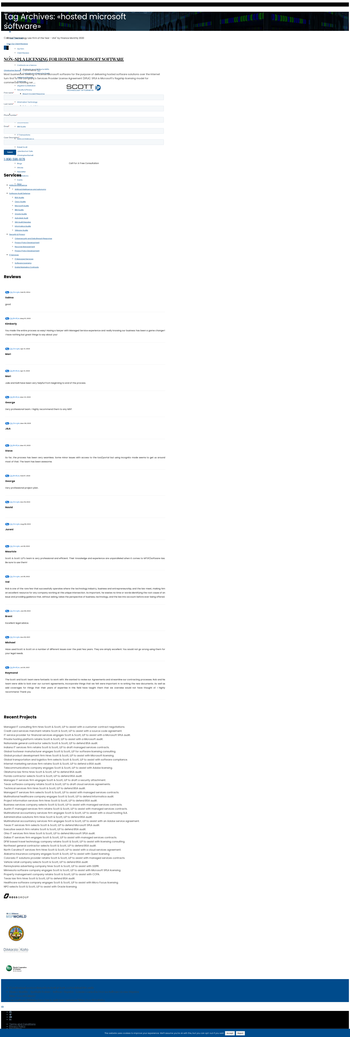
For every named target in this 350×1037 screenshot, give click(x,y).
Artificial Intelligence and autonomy (30, 189)
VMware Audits (21, 230)
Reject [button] (240, 1033)
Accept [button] (230, 1033)
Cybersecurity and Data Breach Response (33, 238)
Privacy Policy (17, 1026)
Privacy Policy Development (27, 242)
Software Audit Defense (19, 193)
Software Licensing (23, 263)
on (15, 292)
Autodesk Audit (21, 218)
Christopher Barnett (12, 70)
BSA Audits (19, 197)
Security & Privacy (17, 234)
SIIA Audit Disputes (23, 222)
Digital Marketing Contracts (27, 267)
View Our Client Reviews (17, 43)
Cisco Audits (20, 201)
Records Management (25, 246)
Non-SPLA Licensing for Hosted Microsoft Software (64, 59)
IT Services (14, 255)
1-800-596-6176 (14, 159)
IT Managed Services (24, 259)
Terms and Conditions (22, 1024)
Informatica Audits (23, 226)
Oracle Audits (21, 214)
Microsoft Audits (22, 205)
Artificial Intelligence (18, 185)
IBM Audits (19, 210)
